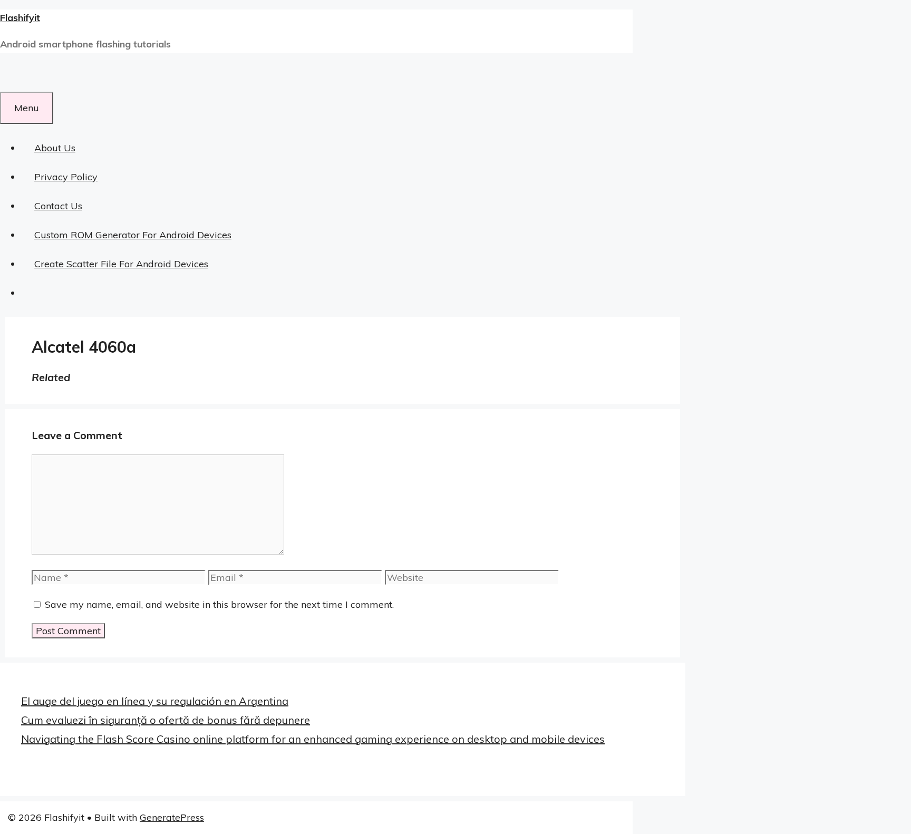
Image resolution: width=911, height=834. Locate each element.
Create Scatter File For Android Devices (121, 264)
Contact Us (58, 206)
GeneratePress (172, 817)
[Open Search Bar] (13, 77)
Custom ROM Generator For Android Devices (132, 235)
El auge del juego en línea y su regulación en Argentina (154, 700)
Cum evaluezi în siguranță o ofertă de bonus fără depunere (165, 719)
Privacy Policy (66, 177)
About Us (54, 148)
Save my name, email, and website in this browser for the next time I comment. (219, 604)
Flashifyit (20, 18)
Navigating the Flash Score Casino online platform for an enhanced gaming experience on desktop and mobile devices (313, 738)
